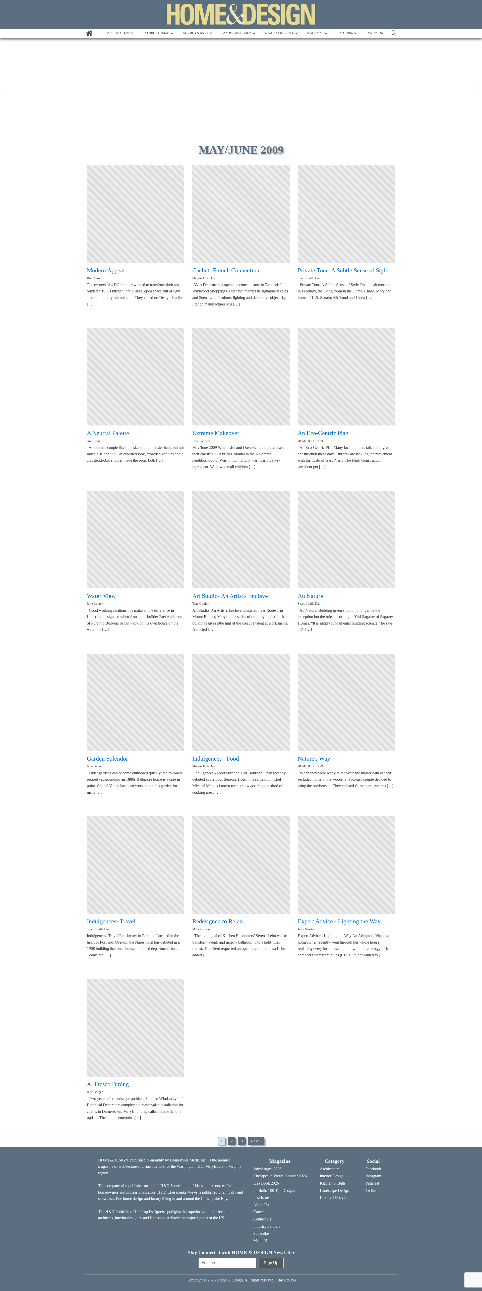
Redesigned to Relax (217, 921)
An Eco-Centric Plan (323, 433)
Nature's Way (314, 758)
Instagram (373, 1176)
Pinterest (372, 1183)
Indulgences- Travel (111, 921)
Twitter (371, 1190)
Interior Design (332, 1176)
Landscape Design (334, 1190)
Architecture (329, 1169)
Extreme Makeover (215, 433)
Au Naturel (311, 596)
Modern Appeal (106, 270)
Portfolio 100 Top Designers (275, 1190)
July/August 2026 (267, 1169)
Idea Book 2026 (266, 1183)
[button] (6, 88)
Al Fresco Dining (108, 1084)
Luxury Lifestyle (333, 1197)
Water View (101, 596)
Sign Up (271, 1263)
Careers (259, 1212)
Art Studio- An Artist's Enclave (230, 596)
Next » (256, 1141)
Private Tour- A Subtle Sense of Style (343, 270)
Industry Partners (266, 1226)
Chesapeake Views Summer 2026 (280, 1176)
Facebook (373, 1169)
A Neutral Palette (108, 433)
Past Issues (261, 1197)
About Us (261, 1205)
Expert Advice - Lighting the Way (339, 921)
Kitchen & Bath (332, 1183)
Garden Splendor (107, 758)
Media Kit (261, 1241)
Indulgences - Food (215, 758)
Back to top (286, 1280)
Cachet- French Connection (225, 270)
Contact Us (262, 1219)
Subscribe (261, 1233)
